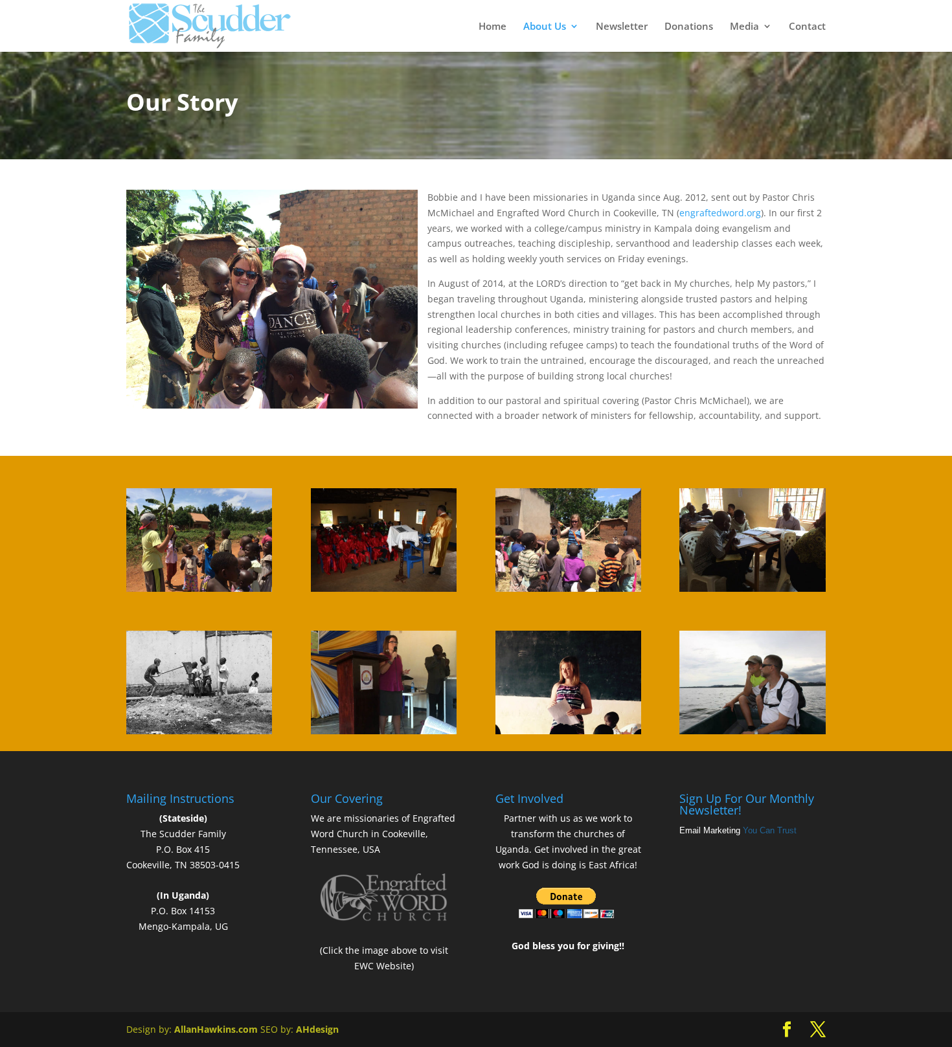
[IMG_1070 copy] (384, 588)
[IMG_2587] (384, 731)
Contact (807, 26)
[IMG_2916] (568, 731)
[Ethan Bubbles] (199, 588)
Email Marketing (709, 830)
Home (492, 26)
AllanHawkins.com (216, 1029)
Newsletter (622, 26)
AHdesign (317, 1029)
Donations (688, 26)
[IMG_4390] (752, 588)
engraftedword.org (720, 213)
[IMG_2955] (199, 731)
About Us (544, 26)
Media (744, 26)
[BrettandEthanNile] (752, 731)
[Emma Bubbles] (568, 588)
